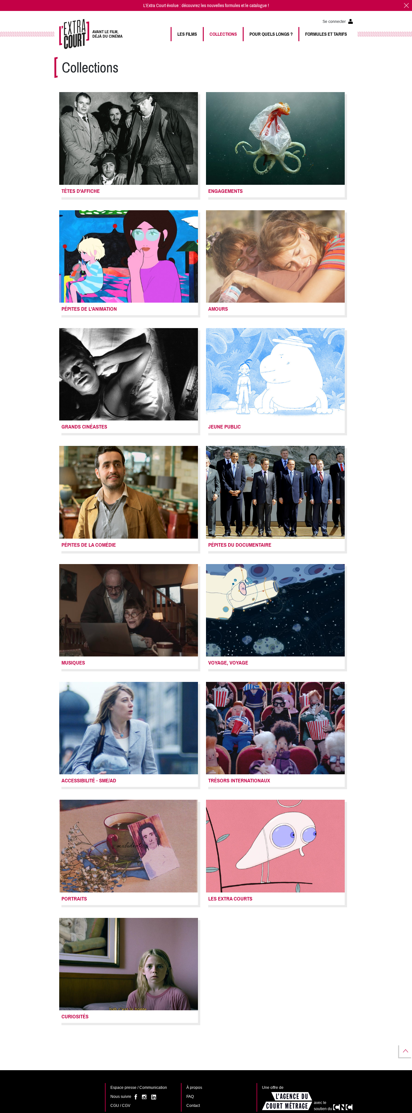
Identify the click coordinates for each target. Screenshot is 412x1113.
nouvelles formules (223, 5)
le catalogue (256, 5)
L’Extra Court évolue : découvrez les (175, 5)
